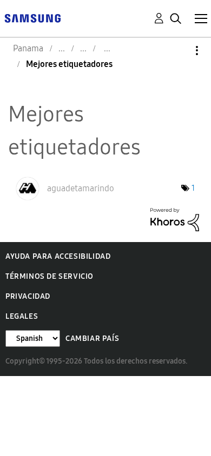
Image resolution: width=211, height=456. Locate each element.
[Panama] (32, 17)
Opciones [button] (178, 50)
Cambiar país (92, 338)
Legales (21, 316)
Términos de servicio (49, 276)
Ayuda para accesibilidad (57, 256)
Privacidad (27, 296)
